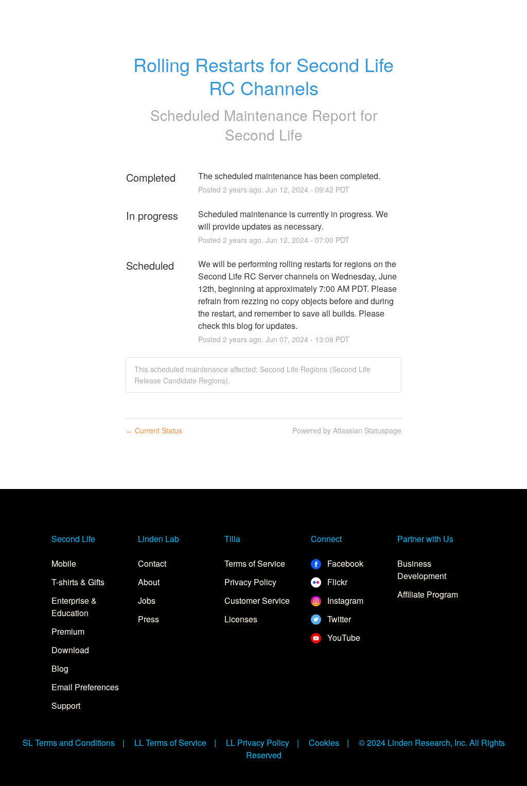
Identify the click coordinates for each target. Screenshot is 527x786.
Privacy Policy (250, 582)
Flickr (336, 582)
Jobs (146, 600)
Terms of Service (254, 563)
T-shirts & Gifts (77, 582)
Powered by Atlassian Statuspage (346, 430)
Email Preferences (85, 687)
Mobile (63, 563)
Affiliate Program (427, 594)
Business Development (421, 569)
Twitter (338, 619)
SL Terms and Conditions (69, 742)
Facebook (344, 563)
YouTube (342, 637)
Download (70, 650)
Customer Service (257, 600)
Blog (59, 668)
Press (148, 619)
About (149, 582)
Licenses (240, 619)
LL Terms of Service (170, 742)
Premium (67, 631)
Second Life (264, 134)
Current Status (154, 430)
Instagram (344, 600)
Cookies (324, 742)
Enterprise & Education (74, 607)
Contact (152, 563)
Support (65, 705)
